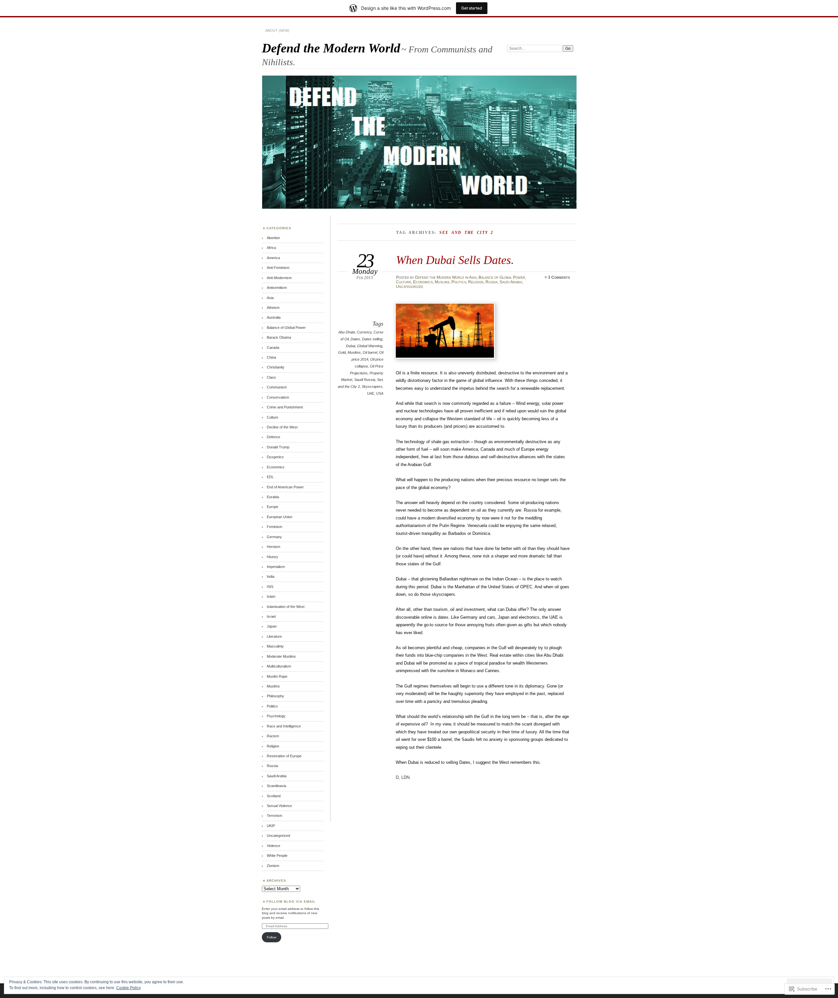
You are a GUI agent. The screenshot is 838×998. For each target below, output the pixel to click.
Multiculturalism (279, 666)
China (271, 357)
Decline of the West (282, 427)
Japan (272, 626)
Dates (355, 339)
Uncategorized (409, 286)
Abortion (273, 238)
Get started (471, 8)
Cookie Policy (128, 988)
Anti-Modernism (279, 278)
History (272, 557)
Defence (273, 437)
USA (379, 393)
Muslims (442, 282)
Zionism (273, 866)
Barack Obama (279, 337)
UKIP (271, 826)
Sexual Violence (279, 806)
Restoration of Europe (284, 756)
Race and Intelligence (284, 726)
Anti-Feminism (278, 268)
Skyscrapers (372, 386)
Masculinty (275, 646)
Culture (403, 282)
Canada (273, 347)
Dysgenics (275, 457)
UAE (370, 393)
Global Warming (369, 346)
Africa (271, 248)
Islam (271, 596)
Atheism (273, 308)
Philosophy (275, 696)
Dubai (350, 346)
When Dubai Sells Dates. (455, 260)
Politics (458, 282)
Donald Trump (278, 447)
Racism (273, 736)
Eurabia (273, 497)
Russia (491, 282)
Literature (274, 636)
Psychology (276, 716)
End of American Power (285, 487)
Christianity (275, 367)
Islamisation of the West (285, 607)
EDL (270, 477)
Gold (342, 352)
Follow (271, 937)
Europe (272, 507)
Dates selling (372, 339)
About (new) (277, 30)
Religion (475, 282)
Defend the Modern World (331, 48)
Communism (277, 387)
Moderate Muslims (281, 656)
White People (277, 855)
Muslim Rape (277, 676)
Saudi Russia (364, 380)
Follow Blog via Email (291, 901)
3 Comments (559, 277)
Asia (473, 277)
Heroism (273, 547)
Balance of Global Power (502, 277)
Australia (274, 317)
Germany (274, 537)
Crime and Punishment (285, 407)
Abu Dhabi (346, 332)
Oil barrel (370, 352)
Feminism (274, 527)
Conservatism (278, 397)
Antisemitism (277, 288)
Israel (271, 616)
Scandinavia (276, 786)
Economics (423, 282)
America (273, 258)
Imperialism (276, 567)
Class (271, 377)
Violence (273, 846)
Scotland (274, 796)
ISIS (270, 587)
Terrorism (274, 816)
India (270, 576)
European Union (279, 517)
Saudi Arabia (511, 282)
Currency (364, 332)
